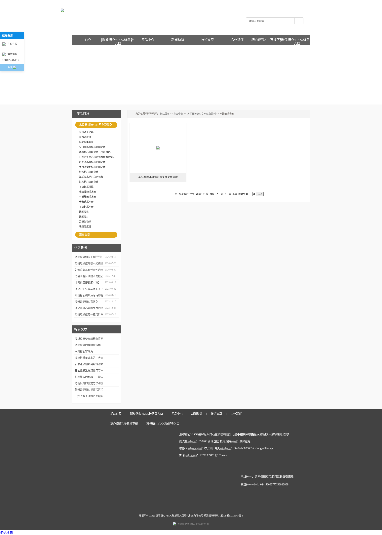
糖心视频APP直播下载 (298, 2)
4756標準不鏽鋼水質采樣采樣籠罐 (158, 177)
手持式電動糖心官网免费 (92, 167)
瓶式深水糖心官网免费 (91, 177)
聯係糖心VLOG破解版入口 (297, 40)
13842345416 (10, 60)
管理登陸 (213, 441)
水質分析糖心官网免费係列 (95, 124)
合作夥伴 (237, 39)
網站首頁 (165, 113)
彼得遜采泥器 (86, 132)
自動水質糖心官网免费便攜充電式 (97, 157)
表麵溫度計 (85, 226)
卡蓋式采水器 (86, 201)
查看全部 (84, 234)
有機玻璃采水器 (87, 196)
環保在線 (244, 441)
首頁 (88, 39)
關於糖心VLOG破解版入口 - (242, 2)
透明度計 (84, 216)
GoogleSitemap (264, 448)
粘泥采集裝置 (86, 142)
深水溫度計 (85, 137)
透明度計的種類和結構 (88, 345)
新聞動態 (177, 39)
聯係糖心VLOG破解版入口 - (271, 2)
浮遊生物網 (85, 221)
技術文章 (207, 39)
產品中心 (147, 39)
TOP (10, 67)
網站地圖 (6, 533)
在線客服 (12, 44)
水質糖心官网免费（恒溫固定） (96, 152)
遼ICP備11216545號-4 (231, 515)
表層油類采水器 (87, 191)
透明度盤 (84, 211)
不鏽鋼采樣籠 (86, 186)
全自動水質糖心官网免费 (92, 147)
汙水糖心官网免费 (88, 172)
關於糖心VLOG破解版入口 (118, 40)
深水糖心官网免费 (88, 182)
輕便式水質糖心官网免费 (92, 162)
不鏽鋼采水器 (86, 206)
